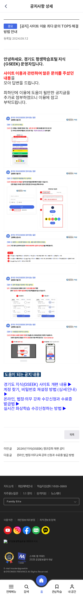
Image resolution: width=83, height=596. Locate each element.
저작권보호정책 (47, 520)
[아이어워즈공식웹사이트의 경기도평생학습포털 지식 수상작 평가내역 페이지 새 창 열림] (22, 557)
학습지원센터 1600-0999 (52, 486)
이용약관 (8, 520)
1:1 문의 (27, 493)
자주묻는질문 (11, 493)
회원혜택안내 (25, 486)
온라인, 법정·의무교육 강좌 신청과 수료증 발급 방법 (45, 455)
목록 (72, 434)
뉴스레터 (55, 493)
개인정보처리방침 (26, 520)
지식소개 (8, 486)
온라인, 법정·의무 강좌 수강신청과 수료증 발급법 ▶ (38, 401)
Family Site (14, 501)
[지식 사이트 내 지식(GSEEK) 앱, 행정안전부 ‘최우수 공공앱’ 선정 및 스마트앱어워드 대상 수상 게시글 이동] (9, 557)
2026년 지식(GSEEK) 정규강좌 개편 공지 (41, 448)
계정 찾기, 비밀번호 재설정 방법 (30, 389)
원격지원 (41, 493)
